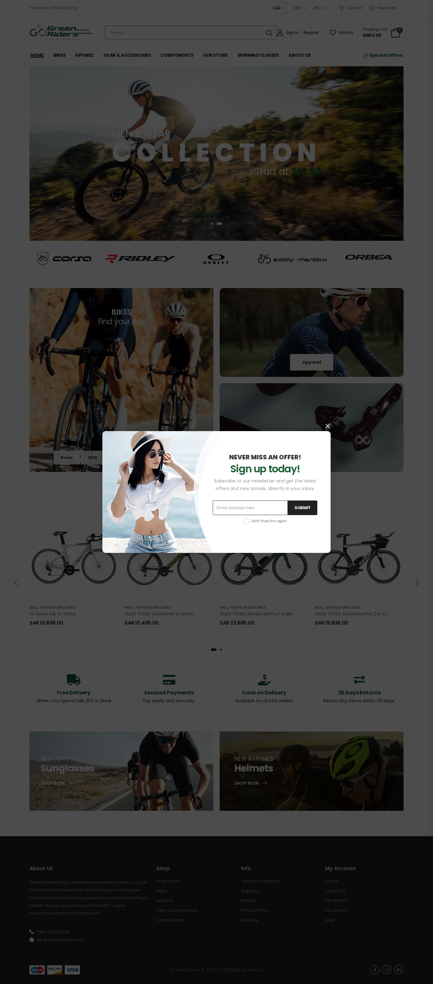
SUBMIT (302, 508)
